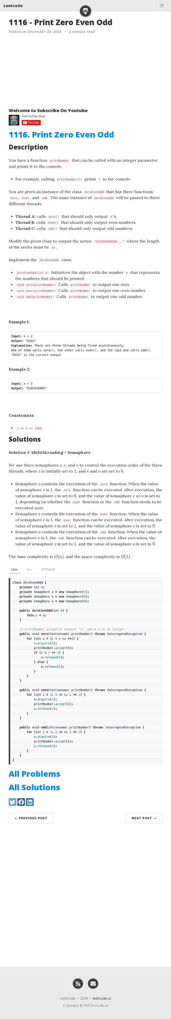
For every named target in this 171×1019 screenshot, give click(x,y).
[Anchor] (118, 22)
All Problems (34, 773)
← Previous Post (30, 818)
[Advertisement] (85, 70)
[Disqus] (85, 894)
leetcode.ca (102, 998)
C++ (30, 570)
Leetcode (13, 5)
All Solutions (34, 787)
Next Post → (144, 818)
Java (14, 570)
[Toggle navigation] (161, 5)
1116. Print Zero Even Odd (61, 134)
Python (48, 570)
